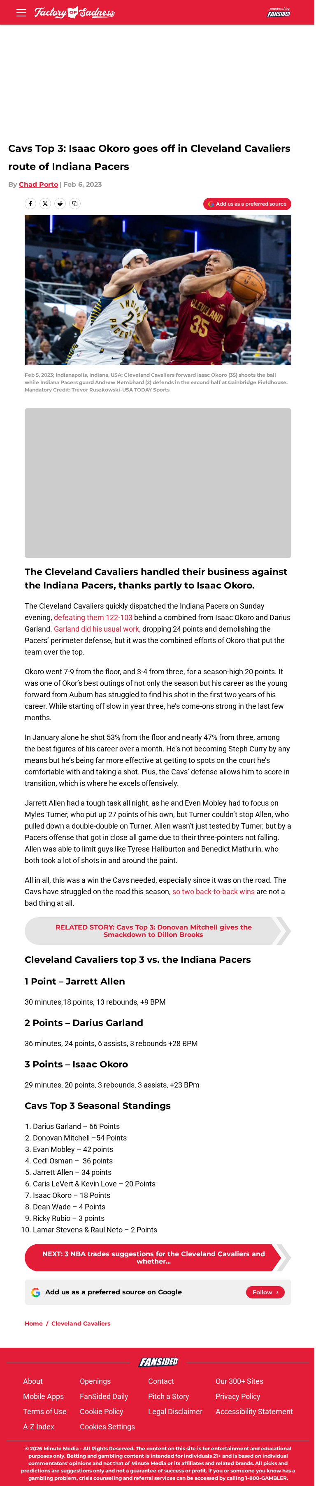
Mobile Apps (43, 1396)
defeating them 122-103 (93, 617)
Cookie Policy (101, 1411)
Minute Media (61, 1448)
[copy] (75, 203)
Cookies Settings (107, 1426)
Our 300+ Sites (239, 1381)
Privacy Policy (238, 1396)
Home (34, 1323)
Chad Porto (38, 184)
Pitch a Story (168, 1396)
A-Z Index (38, 1426)
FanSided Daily (104, 1396)
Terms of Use (45, 1411)
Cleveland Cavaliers (80, 1323)
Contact (161, 1381)
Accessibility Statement (254, 1411)
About (33, 1381)
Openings (95, 1381)
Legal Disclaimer (175, 1411)
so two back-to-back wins (213, 891)
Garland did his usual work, (97, 629)
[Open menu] (21, 12)
